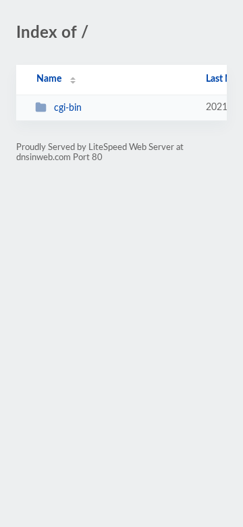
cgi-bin (68, 108)
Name (48, 79)
